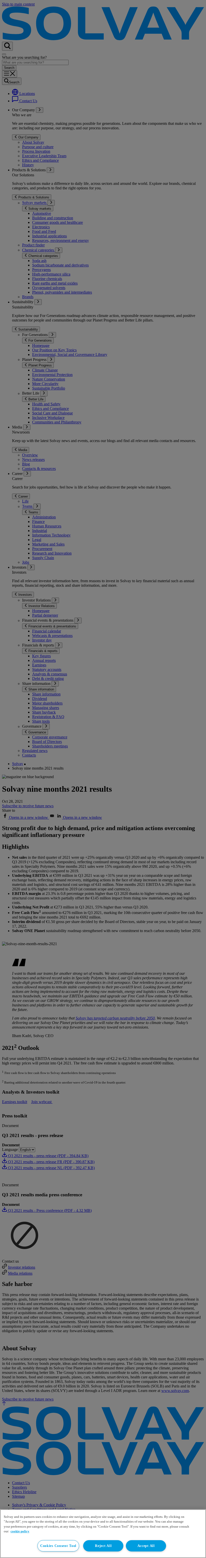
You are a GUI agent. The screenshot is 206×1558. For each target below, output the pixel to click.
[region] (103, 1533)
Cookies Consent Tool (58, 1546)
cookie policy (20, 1531)
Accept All (146, 1546)
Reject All (103, 1546)
